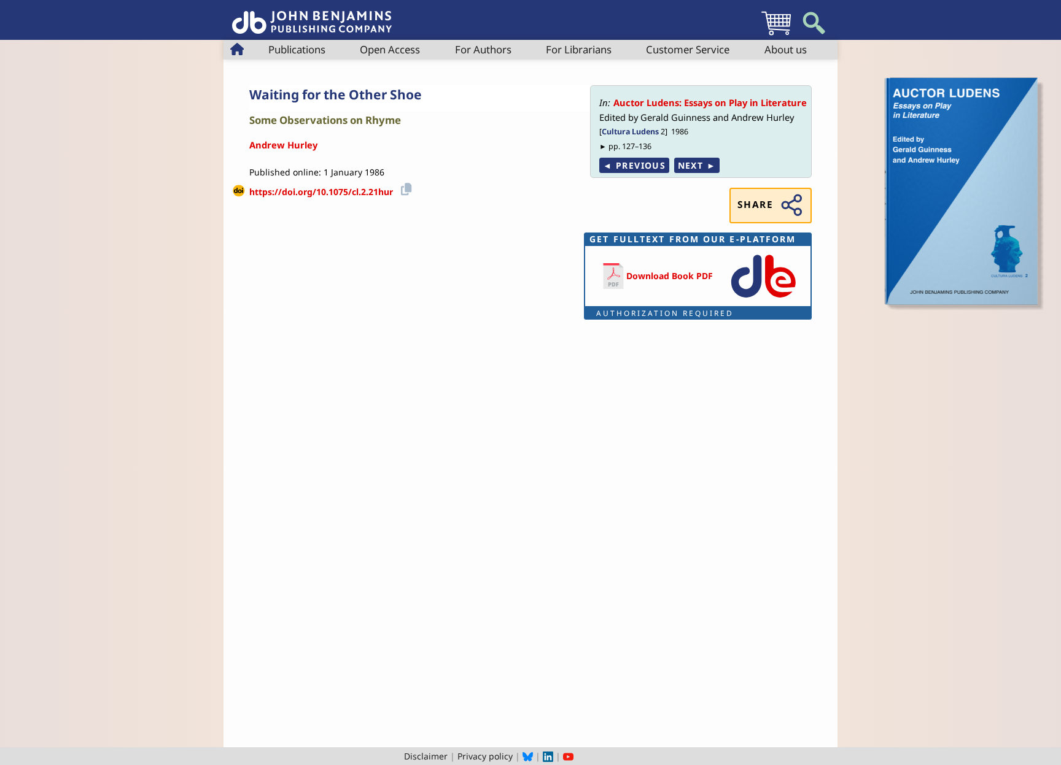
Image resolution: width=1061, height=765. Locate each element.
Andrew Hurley (283, 145)
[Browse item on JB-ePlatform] (763, 298)
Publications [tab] (296, 49)
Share (755, 204)
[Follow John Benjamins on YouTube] (568, 756)
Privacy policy (485, 756)
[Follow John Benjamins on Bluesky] (528, 756)
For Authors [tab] (483, 49)
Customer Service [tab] (687, 49)
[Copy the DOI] (404, 187)
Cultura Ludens (630, 131)
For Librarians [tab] (579, 49)
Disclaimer (426, 756)
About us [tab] (785, 49)
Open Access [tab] (390, 49)
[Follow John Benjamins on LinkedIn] (548, 756)
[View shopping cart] (776, 34)
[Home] (312, 15)
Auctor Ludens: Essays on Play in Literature (710, 102)
